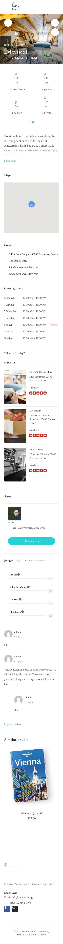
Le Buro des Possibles (40, 372)
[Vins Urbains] (15, 464)
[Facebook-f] (7, 909)
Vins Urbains (36, 449)
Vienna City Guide (31, 813)
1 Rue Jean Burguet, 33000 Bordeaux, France (33, 254)
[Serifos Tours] (16, 6)
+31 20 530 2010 (18, 260)
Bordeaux (10, 45)
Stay (22, 45)
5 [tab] (39, 826)
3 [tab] (29, 826)
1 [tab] (19, 826)
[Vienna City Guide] (31, 777)
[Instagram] (15, 909)
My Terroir (35, 410)
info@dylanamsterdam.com (23, 267)
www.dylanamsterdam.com (23, 273)
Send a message (33, 541)
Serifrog (21, 934)
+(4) (31, 122)
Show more (10, 160)
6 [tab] (44, 826)
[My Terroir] (15, 425)
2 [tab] (24, 826)
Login (7, 724)
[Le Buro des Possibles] (15, 386)
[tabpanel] (31, 783)
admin (11, 522)
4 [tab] (34, 826)
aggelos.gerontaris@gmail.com (29, 527)
